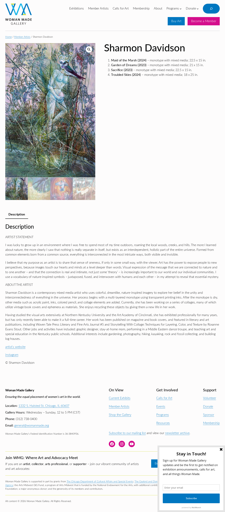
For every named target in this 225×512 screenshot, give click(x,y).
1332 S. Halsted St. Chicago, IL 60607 (43, 406)
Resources (163, 423)
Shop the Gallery (120, 414)
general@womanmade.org (31, 425)
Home (8, 37)
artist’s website (15, 347)
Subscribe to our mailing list (127, 433)
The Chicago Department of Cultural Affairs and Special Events (100, 481)
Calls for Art (164, 398)
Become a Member (203, 21)
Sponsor (208, 414)
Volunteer (209, 398)
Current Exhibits (119, 398)
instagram (11, 355)
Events (160, 406)
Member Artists (22, 37)
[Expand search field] (211, 9)
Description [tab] (16, 214)
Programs (162, 414)
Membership (211, 423)
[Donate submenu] (198, 8)
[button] (89, 49)
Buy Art (176, 21)
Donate (208, 406)
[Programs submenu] (181, 8)
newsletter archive (177, 433)
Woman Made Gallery (19, 390)
